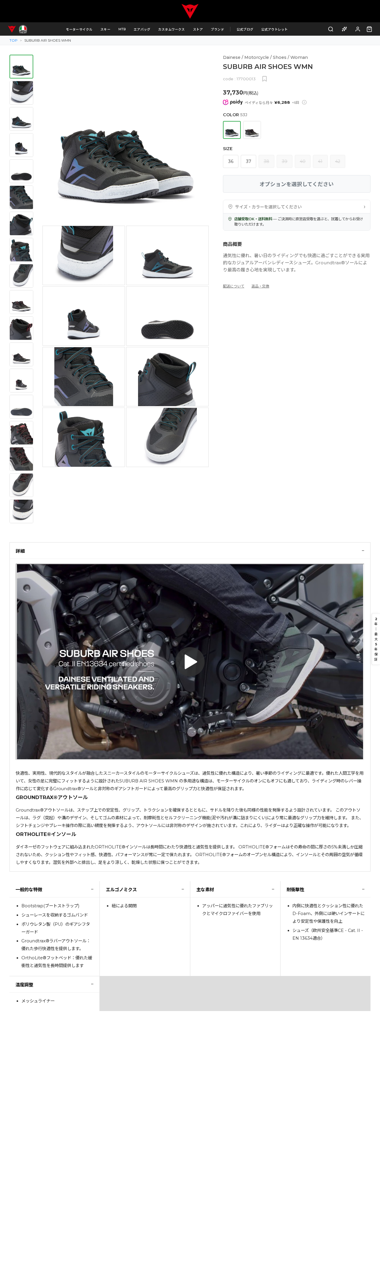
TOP (14, 40)
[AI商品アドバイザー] (344, 29)
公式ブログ (245, 29)
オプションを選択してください (296, 184)
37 (248, 161)
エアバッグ (142, 29)
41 (320, 161)
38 (266, 161)
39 (284, 161)
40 (302, 161)
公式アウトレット (274, 29)
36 (230, 161)
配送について (233, 286)
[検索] (331, 29)
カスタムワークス (171, 29)
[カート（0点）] (369, 29)
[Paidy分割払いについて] (304, 102)
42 (337, 161)
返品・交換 (260, 286)
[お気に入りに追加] (264, 78)
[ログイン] (358, 29)
